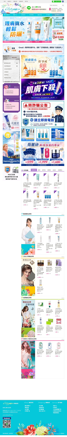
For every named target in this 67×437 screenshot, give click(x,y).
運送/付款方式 (42, 411)
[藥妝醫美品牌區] (28, 229)
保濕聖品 (60, 170)
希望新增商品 (56, 412)
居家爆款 (60, 8)
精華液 (49, 170)
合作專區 (48, 14)
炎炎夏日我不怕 (9, 91)
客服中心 (15, 14)
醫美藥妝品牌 (7, 63)
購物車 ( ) (59, 14)
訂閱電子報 (27, 411)
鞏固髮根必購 (9, 108)
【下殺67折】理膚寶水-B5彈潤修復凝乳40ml (58, 184)
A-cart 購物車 (61, 433)
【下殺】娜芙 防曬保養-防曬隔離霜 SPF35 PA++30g (38, 184)
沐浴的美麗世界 (8, 69)
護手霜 (43, 170)
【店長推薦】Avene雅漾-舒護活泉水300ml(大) (48, 184)
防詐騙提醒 (41, 409)
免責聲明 (11, 433)
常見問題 (31, 14)
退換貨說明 (41, 407)
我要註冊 (15, 1)
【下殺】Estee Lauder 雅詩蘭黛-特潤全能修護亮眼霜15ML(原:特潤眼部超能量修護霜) (40, 271)
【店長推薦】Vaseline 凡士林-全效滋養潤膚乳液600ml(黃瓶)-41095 (58, 311)
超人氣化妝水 (53, 9)
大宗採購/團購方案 (57, 409)
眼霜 (39, 170)
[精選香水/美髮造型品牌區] (28, 354)
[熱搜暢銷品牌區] (28, 313)
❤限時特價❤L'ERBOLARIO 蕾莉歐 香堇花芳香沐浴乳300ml (58, 270)
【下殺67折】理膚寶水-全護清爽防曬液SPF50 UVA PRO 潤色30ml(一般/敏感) (58, 203)
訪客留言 (23, 14)
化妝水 (54, 170)
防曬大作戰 (8, 104)
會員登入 (9, 1)
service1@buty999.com (8, 415)
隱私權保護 (5, 433)
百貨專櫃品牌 (7, 66)
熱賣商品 (6, 74)
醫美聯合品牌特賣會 (10, 106)
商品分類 (14, 57)
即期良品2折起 (7, 77)
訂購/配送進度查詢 (57, 411)
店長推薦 (25, 170)
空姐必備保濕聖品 (54, 8)
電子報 (26, 1)
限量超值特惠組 (9, 92)
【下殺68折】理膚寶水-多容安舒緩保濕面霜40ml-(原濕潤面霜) (58, 246)
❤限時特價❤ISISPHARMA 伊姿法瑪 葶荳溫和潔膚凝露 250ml (40, 227)
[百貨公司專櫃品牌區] (28, 272)
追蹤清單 (21, 1)
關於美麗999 (7, 14)
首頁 (5, 1)
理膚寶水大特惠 (60, 9)
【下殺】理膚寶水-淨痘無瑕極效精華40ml (49, 226)
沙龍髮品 (6, 71)
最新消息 (40, 14)
